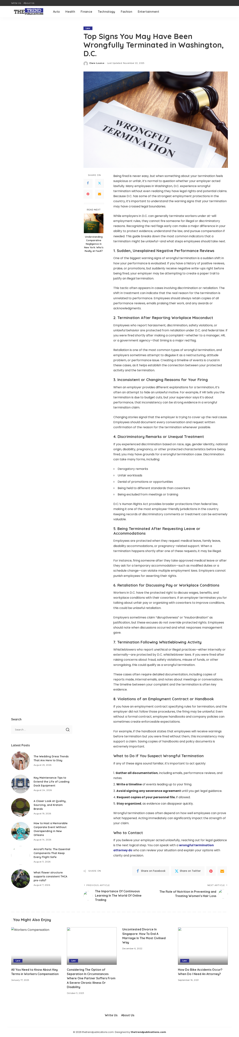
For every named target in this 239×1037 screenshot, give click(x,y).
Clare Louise (96, 63)
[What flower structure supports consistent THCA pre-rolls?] (20, 878)
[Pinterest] (87, 193)
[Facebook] (87, 183)
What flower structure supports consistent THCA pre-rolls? (50, 876)
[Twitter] (99, 183)
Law (88, 28)
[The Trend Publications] (29, 11)
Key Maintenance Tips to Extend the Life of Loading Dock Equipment (51, 781)
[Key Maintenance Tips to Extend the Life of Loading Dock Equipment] (20, 784)
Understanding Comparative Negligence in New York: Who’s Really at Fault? (93, 243)
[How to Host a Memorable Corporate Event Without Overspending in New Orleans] (20, 831)
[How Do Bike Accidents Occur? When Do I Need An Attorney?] (203, 946)
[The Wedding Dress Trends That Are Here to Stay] (20, 760)
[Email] (99, 193)
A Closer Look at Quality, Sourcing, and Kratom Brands (50, 805)
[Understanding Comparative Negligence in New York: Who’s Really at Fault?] (93, 223)
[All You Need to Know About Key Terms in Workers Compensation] (36, 946)
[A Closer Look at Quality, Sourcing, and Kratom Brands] (20, 807)
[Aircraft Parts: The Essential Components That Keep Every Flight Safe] (20, 855)
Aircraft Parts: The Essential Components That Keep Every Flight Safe (52, 853)
